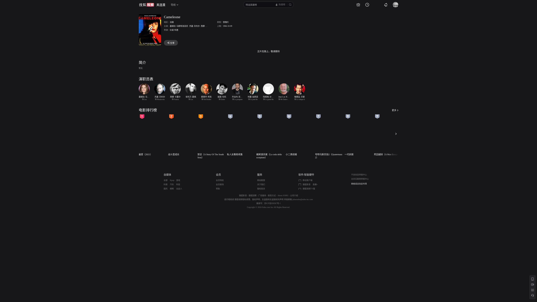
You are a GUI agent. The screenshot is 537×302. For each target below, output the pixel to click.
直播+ (315, 184)
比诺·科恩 (174, 30)
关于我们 (261, 184)
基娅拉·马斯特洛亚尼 (179, 26)
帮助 (218, 189)
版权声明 (256, 199)
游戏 (178, 180)
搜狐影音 (306, 184)
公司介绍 (294, 195)
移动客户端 (307, 180)
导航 (173, 5)
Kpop (172, 180)
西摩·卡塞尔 (206, 26)
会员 (218, 174)
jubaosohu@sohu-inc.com (302, 199)
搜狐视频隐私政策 (242, 199)
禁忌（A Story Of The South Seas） (210, 156)
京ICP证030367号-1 (272, 203)
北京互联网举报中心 (360, 179)
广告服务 (262, 195)
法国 (172, 22)
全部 (166, 180)
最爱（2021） (145, 154)
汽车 (172, 184)
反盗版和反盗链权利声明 (272, 199)
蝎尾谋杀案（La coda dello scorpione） (269, 156)
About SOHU (283, 195)
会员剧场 (220, 184)
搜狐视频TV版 (309, 189)
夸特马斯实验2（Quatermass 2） (328, 156)
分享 (172, 43)
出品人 (179, 189)
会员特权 (220, 180)
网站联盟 (261, 180)
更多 (394, 110)
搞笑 (172, 189)
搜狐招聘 (252, 195)
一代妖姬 (349, 154)
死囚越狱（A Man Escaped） (387, 154)
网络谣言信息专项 (359, 184)
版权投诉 (261, 189)
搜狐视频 (146, 4)
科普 (166, 184)
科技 (178, 184)
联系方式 (272, 195)
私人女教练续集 (235, 154)
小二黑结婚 (291, 154)
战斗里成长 (173, 154)
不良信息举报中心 (359, 175)
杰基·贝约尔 (194, 26)
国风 (166, 189)
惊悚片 (226, 22)
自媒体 (167, 174)
